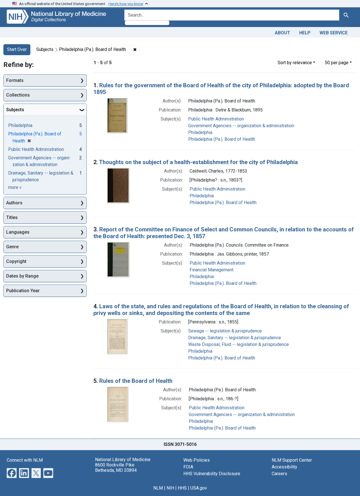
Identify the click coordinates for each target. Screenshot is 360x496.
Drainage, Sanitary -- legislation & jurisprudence (234, 337)
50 (336, 62)
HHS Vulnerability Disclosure (211, 473)
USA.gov (198, 488)
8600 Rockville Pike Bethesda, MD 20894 (116, 467)
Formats (15, 80)
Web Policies (196, 460)
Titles (12, 217)
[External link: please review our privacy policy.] (12, 472)
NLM (158, 488)
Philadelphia (200, 132)
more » (15, 187)
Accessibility (284, 467)
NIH (170, 488)
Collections (18, 95)
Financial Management (211, 269)
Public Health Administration (216, 119)
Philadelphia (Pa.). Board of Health (221, 139)
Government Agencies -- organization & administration (241, 125)
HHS (182, 488)
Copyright (16, 261)
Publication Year (23, 290)
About (282, 32)
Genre (12, 246)
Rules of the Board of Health (135, 380)
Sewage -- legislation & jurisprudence (225, 331)
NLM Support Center (292, 460)
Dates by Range (22, 276)
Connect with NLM (25, 460)
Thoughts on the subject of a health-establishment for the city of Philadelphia (198, 162)
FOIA (188, 467)
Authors (14, 202)
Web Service (334, 32)
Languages (18, 232)
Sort (295, 62)
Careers (279, 473)
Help (304, 32)
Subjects (15, 109)
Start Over (17, 49)
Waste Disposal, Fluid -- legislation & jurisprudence (238, 344)
